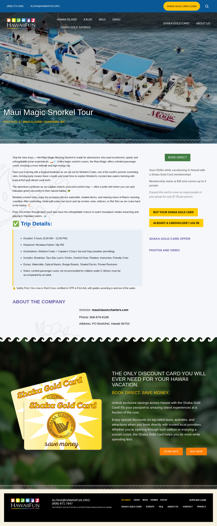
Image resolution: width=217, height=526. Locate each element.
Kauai (88, 19)
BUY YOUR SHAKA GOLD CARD (173, 212)
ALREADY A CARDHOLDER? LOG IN (176, 223)
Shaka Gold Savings (75, 27)
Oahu (116, 19)
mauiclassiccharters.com (110, 310)
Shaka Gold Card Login (182, 6)
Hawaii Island (67, 19)
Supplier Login (197, 500)
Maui (102, 19)
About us (203, 23)
